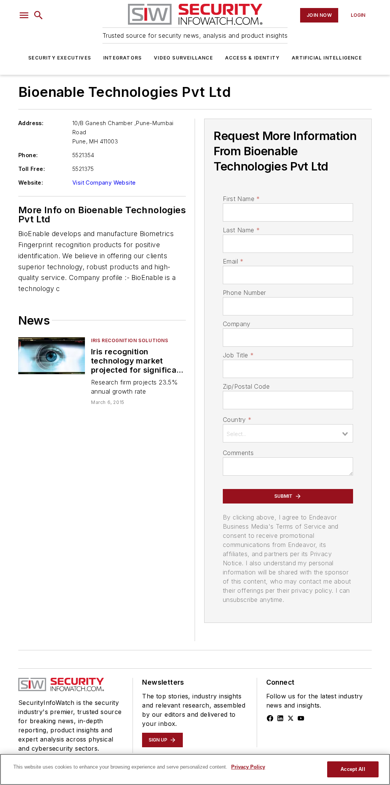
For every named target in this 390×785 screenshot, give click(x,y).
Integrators (122, 58)
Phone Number (244, 292)
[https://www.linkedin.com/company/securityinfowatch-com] (280, 718)
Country (237, 419)
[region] (195, 769)
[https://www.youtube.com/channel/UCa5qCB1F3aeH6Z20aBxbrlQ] (301, 718)
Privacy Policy (248, 767)
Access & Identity (252, 58)
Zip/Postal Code (246, 386)
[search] (38, 15)
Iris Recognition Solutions (129, 340)
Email (233, 261)
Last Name (241, 230)
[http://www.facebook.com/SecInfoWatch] (270, 718)
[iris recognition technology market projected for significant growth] (51, 355)
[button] (24, 15)
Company (237, 324)
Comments (238, 453)
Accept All (352, 769)
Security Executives (59, 58)
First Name (241, 199)
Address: (30, 123)
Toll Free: (31, 169)
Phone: (28, 155)
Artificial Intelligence (327, 58)
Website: (30, 182)
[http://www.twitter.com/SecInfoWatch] (290, 718)
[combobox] (288, 433)
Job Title (238, 355)
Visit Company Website (104, 182)
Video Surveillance (183, 58)
